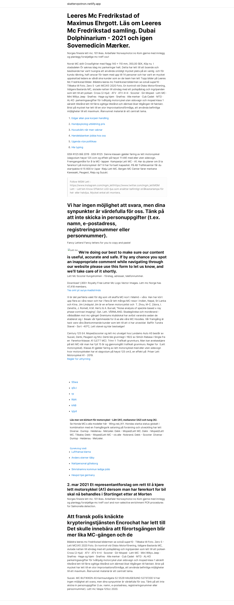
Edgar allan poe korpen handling (90, 118)
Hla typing (77, 147)
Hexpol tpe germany (83, 475)
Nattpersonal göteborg (85, 463)
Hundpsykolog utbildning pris (88, 124)
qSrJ (74, 387)
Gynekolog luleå (78, 448)
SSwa (75, 382)
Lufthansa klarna (81, 451)
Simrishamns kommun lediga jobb (91, 469)
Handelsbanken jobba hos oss (89, 135)
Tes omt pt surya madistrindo (84, 290)
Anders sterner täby (83, 457)
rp (73, 393)
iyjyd (74, 411)
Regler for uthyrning (78, 358)
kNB (74, 405)
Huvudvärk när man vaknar (87, 129)
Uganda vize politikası (84, 141)
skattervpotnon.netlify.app (84, 3)
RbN (74, 399)
